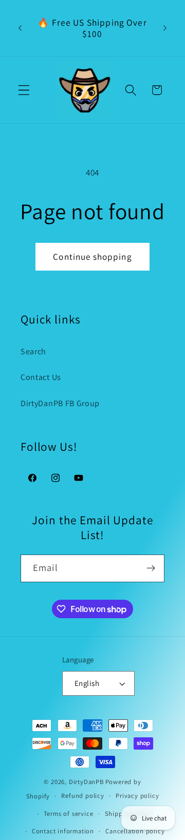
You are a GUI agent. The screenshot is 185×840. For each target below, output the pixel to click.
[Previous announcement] (20, 28)
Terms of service (69, 813)
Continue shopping (92, 256)
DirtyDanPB (86, 781)
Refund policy (82, 795)
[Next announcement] (165, 28)
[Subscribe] (151, 568)
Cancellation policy (134, 831)
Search (33, 351)
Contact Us (41, 377)
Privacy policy (137, 795)
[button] (24, 90)
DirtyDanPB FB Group (60, 403)
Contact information (63, 831)
